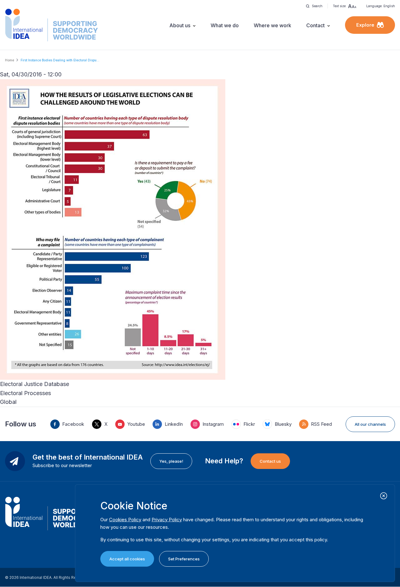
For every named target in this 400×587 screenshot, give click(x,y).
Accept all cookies (127, 558)
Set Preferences (184, 558)
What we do (225, 25)
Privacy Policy (167, 520)
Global (8, 402)
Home (9, 60)
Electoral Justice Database (34, 384)
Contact (315, 25)
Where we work (272, 25)
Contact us (270, 461)
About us (179, 25)
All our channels (370, 424)
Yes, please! (171, 461)
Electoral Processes (25, 393)
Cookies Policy (125, 520)
